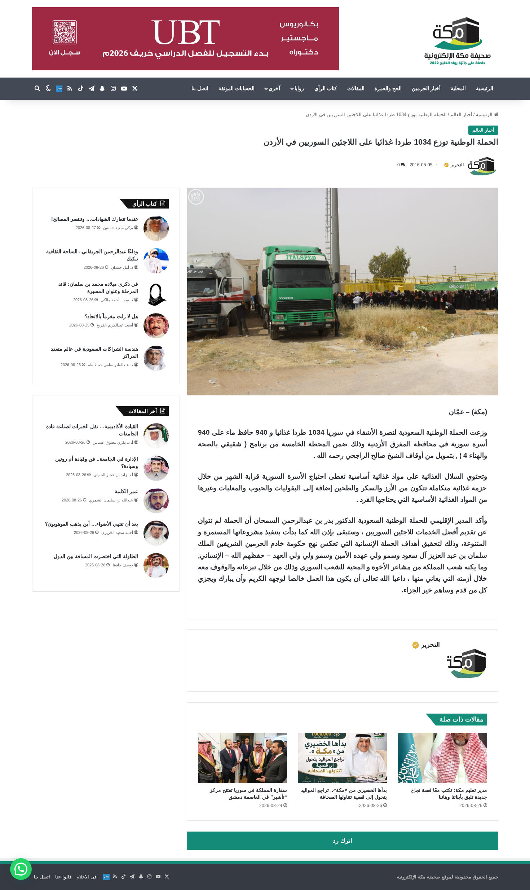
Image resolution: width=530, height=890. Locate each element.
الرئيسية (484, 88)
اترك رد (342, 840)
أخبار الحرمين (426, 88)
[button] (21, 869)
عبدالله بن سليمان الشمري (111, 500)
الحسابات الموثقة (236, 88)
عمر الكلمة (126, 491)
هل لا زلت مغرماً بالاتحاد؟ (111, 316)
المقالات (356, 88)
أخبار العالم (461, 114)
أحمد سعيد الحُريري (117, 532)
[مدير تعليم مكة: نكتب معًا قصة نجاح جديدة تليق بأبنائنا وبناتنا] (442, 758)
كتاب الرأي (325, 88)
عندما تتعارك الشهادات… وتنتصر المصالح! (94, 219)
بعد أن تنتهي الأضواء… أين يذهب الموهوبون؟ (91, 524)
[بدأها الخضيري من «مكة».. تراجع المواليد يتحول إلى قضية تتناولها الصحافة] (342, 758)
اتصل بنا (199, 88)
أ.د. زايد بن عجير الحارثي (113, 475)
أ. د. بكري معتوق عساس (113, 442)
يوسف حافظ (122, 565)
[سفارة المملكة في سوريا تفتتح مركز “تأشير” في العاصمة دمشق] (242, 758)
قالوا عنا (63, 877)
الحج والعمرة (388, 88)
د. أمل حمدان (122, 267)
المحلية (458, 88)
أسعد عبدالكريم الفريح (115, 325)
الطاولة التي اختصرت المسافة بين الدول (96, 556)
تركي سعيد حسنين (118, 227)
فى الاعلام (86, 877)
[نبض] (59, 89)
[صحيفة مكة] (457, 41)
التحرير (457, 164)
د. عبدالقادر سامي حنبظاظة (110, 365)
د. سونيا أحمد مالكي (117, 300)
